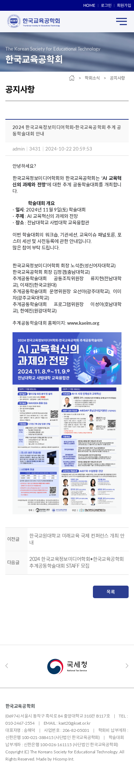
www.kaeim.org (83, 323)
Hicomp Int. (63, 759)
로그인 (106, 5)
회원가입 (124, 5)
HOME (89, 5)
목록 (110, 592)
